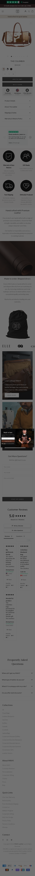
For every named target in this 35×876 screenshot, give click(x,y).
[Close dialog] (33, 429)
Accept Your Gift (8, 441)
